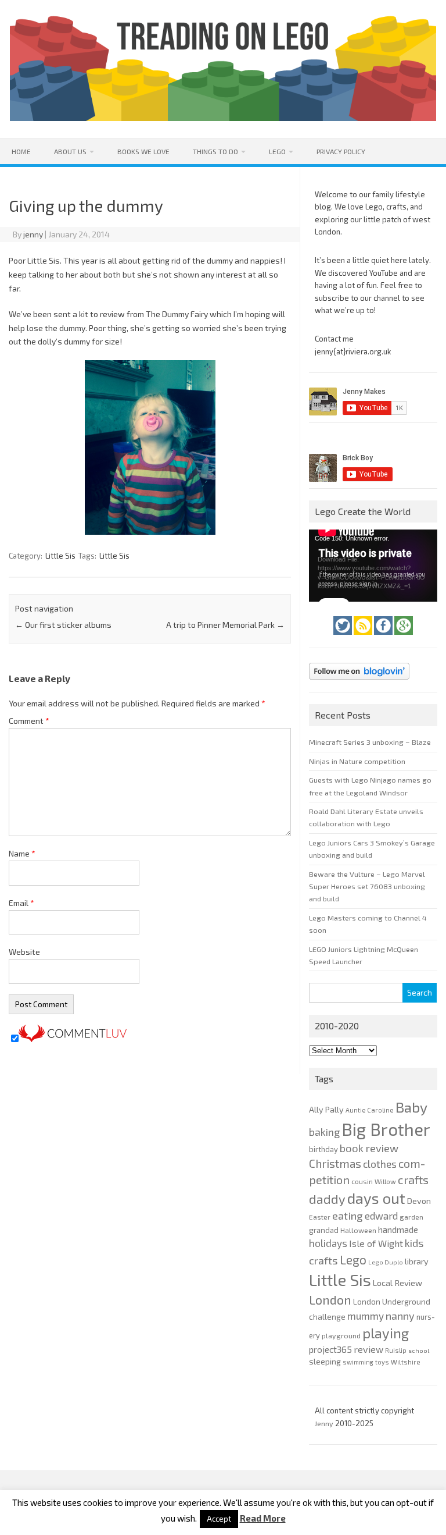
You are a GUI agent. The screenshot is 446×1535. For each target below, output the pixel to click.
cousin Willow (373, 1181)
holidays (328, 1243)
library (417, 1261)
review (368, 1349)
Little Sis (60, 555)
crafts (413, 1179)
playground (341, 1335)
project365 (330, 1349)
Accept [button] (219, 1518)
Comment (29, 721)
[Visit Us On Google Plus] (403, 637)
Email (21, 903)
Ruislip (396, 1350)
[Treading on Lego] (223, 118)
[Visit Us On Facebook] (384, 637)
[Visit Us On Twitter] (343, 637)
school (418, 1350)
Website (24, 952)
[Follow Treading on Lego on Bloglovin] (359, 682)
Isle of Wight (376, 1243)
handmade (398, 1229)
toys (382, 1362)
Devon (419, 1201)
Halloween (358, 1230)
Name (22, 853)
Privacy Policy (340, 151)
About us (70, 151)
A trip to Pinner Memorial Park (225, 625)
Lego (277, 151)
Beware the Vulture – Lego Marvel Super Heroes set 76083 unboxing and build (367, 886)
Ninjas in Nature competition (357, 761)
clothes (380, 1164)
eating (347, 1215)
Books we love (143, 151)
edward (381, 1215)
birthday (323, 1149)
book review (369, 1148)
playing (385, 1332)
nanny (400, 1315)
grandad (324, 1230)
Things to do (215, 151)
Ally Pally (326, 1109)
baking (324, 1131)
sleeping (325, 1361)
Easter (319, 1217)
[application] (373, 566)
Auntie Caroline (370, 1110)
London (330, 1299)
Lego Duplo (385, 1262)
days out (376, 1198)
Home (21, 151)
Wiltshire (405, 1362)
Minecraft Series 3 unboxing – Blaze (370, 742)
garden (411, 1217)
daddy (327, 1198)
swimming (358, 1362)
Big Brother (385, 1129)
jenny (33, 234)
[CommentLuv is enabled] (73, 1039)
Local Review (397, 1282)
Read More (263, 1518)
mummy (365, 1315)
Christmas (335, 1163)
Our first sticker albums (63, 625)
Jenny (325, 1423)
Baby (411, 1106)
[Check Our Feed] (364, 637)
